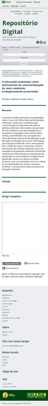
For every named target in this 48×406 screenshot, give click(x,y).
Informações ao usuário (31, 47)
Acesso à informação (24, 2)
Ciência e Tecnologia (9, 301)
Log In (24, 63)
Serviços (6, 6)
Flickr (4, 365)
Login (24, 52)
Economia (5, 309)
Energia (5, 315)
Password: (24, 57)
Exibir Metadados (12, 268)
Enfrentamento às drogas (11, 318)
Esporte (5, 321)
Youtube (5, 363)
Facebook (5, 357)
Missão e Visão (14, 47)
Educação (5, 312)
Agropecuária (7, 295)
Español (35, 13)
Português (19, 13)
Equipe (4, 47)
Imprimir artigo (33, 263)
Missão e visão (7, 332)
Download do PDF (12, 263)
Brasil (8, 2)
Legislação (15, 6)
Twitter (4, 360)
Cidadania (5, 298)
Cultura (5, 306)
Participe (36, 2)
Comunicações (7, 304)
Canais (22, 6)
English (27, 13)
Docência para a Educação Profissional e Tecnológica (22, 75)
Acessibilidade (15, 11)
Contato (6, 49)
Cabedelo (25, 74)
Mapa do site (37, 11)
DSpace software (8, 403)
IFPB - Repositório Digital (23, 71)
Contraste (27, 11)
